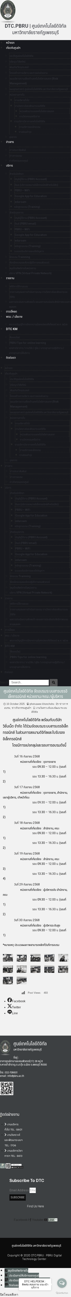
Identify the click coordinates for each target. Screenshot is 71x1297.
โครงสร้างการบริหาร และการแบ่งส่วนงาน (29, 72)
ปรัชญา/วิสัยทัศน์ (17, 61)
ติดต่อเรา (11, 357)
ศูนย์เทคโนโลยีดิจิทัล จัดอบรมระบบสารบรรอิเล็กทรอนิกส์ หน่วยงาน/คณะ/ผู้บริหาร (35, 693)
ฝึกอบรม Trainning (20, 257)
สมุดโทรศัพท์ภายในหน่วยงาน (23, 268)
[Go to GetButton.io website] (62, 1293)
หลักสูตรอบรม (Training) (27, 206)
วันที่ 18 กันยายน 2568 (27, 823)
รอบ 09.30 (38, 802)
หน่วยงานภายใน (17, 94)
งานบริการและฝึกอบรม (29, 126)
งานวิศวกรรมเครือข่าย (29, 116)
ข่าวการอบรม (16, 155)
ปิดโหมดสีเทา (9, 1294)
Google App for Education (31, 196)
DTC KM (11, 329)
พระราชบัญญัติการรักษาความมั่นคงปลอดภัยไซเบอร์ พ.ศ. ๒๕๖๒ (38, 324)
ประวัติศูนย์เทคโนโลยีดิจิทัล (21, 55)
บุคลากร (13, 460)
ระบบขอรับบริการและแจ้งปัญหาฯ (29, 251)
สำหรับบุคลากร (16, 212)
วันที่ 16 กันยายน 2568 (27, 756)
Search (4, 682)
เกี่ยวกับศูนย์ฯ (13, 48)
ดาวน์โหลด (11, 311)
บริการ (9, 165)
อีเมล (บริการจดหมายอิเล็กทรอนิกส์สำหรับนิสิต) (36, 184)
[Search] (54, 682)
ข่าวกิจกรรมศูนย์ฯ (21, 708)
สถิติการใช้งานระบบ (19, 286)
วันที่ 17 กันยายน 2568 (27, 787)
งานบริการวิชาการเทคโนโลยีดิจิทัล (29, 121)
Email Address (19, 1190)
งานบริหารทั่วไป (22, 100)
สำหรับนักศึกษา (17, 173)
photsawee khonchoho (42, 703)
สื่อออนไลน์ (15, 337)
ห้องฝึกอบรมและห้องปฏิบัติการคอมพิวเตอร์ (29, 262)
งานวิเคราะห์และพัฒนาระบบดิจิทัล (30, 105)
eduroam (20, 201)
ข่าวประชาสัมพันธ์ (18, 149)
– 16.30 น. (52, 776)
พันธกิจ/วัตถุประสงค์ (19, 67)
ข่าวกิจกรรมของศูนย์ (18, 160)
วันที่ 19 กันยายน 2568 (27, 853)
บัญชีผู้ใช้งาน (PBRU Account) (31, 179)
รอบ (34, 767)
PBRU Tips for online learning (28, 342)
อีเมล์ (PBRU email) (25, 223)
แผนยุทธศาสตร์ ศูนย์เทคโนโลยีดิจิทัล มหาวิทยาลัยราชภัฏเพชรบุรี (39, 89)
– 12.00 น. (52, 767)
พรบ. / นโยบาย (14, 316)
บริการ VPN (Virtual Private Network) (30, 273)
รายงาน (10, 278)
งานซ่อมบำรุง (25, 131)
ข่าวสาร (10, 142)
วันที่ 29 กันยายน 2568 (27, 884)
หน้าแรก (10, 42)
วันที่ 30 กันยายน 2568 (26, 920)
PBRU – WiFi (22, 190)
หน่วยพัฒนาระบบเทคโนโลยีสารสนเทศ (37, 111)
